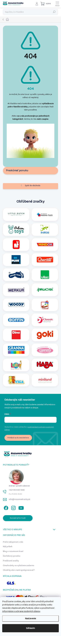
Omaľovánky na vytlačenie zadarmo (18, 565)
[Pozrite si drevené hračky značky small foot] (16, 274)
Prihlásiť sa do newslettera (18, 437)
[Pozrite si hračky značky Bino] (45, 304)
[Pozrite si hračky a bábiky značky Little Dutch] (16, 214)
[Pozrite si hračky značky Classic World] (45, 319)
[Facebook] (5, 507)
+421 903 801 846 (17, 490)
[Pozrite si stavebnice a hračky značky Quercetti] (45, 259)
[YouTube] (21, 507)
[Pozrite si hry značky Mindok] (45, 244)
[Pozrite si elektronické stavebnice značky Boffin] (16, 319)
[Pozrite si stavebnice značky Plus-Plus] (16, 259)
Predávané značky (11, 560)
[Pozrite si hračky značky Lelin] (16, 364)
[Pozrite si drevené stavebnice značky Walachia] (45, 289)
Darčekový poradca (11, 556)
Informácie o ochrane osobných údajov (21, 611)
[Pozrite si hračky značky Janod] (16, 244)
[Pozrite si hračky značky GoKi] (45, 334)
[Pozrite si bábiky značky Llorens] (45, 349)
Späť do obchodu (32, 185)
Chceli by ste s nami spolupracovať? (19, 570)
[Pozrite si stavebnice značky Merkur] (16, 289)
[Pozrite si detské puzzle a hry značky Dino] (16, 334)
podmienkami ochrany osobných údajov (29, 428)
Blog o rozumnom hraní (13, 551)
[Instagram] (13, 507)
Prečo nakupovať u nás (13, 542)
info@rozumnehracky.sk (19, 499)
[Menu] (57, 3)
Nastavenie (30, 618)
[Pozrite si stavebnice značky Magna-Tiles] (45, 214)
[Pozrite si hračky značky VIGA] (16, 380)
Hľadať (54, 11)
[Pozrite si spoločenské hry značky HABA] (45, 364)
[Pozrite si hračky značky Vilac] (44, 274)
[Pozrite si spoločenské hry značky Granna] (16, 349)
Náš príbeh (7, 546)
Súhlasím (30, 628)
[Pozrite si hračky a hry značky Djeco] (44, 229)
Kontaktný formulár (18, 518)
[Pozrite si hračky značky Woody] (16, 304)
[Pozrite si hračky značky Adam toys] (16, 229)
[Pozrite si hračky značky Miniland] (45, 380)
